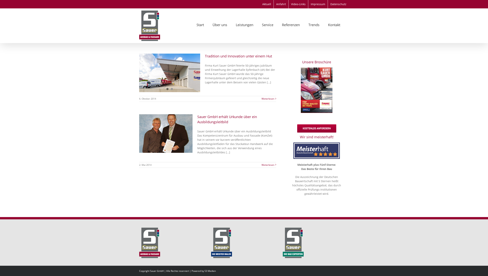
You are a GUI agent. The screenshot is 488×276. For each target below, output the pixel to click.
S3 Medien (210, 271)
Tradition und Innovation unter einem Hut (238, 56)
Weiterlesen (268, 98)
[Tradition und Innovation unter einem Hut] (169, 73)
